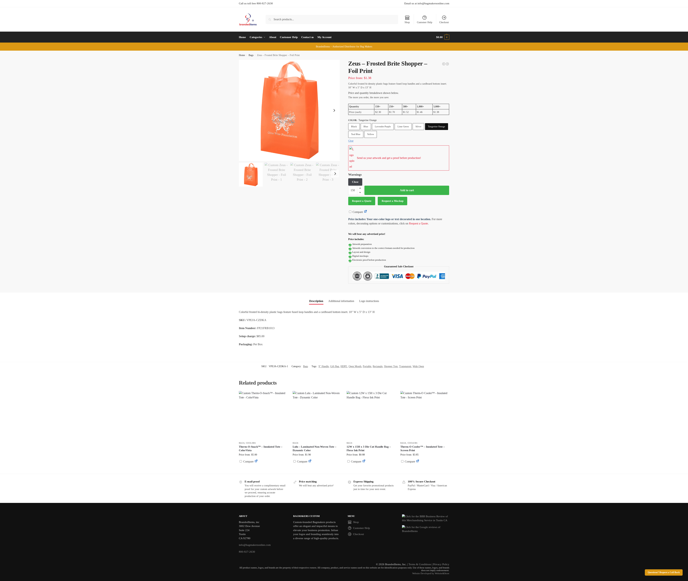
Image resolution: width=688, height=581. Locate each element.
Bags (251, 55)
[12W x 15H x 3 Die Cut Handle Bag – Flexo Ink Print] (371, 415)
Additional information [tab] (341, 301)
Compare (357, 211)
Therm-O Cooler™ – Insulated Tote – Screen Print (422, 448)
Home (242, 55)
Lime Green (403, 126)
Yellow (370, 134)
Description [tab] (316, 301)
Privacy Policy (441, 564)
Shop (407, 22)
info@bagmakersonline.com (255, 544)
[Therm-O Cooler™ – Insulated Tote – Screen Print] (424, 415)
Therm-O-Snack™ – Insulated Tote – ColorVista (260, 448)
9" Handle (324, 366)
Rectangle (378, 366)
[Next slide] (334, 110)
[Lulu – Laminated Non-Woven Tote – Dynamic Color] (317, 415)
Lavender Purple (383, 126)
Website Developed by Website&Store (430, 573)
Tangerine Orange (436, 126)
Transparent (405, 366)
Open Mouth (355, 366)
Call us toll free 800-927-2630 (256, 3)
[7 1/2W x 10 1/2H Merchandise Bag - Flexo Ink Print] (447, 64)
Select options (263, 470)
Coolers (251, 443)
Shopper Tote (391, 366)
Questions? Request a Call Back (664, 572)
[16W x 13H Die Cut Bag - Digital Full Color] (444, 64)
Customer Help (424, 22)
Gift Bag (334, 366)
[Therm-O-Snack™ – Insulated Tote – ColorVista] (263, 415)
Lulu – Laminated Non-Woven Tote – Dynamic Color (314, 448)
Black (354, 126)
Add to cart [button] (317, 468)
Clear (350, 140)
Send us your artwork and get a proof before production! (389, 157)
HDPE (343, 366)
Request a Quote (361, 200)
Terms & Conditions (419, 564)
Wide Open (418, 366)
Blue (366, 126)
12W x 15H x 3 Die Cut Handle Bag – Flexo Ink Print (369, 448)
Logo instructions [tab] (369, 301)
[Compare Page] (365, 211)
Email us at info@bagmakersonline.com (426, 3)
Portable (367, 366)
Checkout (444, 22)
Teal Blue (355, 134)
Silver (418, 126)
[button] (442, 37)
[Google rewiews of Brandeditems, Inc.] (425, 529)
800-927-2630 (247, 551)
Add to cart (407, 190)
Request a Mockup (392, 200)
